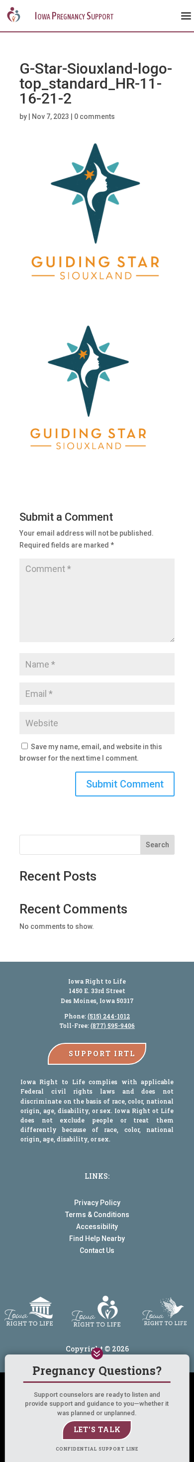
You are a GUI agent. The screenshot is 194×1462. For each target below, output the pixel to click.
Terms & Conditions (97, 1215)
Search (157, 845)
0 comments (94, 116)
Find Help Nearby (97, 1238)
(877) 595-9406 (113, 1025)
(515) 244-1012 (109, 1016)
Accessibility (97, 1227)
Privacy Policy (97, 1203)
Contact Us (97, 1250)
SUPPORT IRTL (102, 1053)
